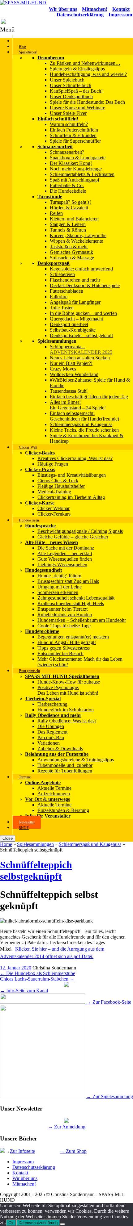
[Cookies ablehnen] (62, 1224)
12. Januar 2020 (15, 967)
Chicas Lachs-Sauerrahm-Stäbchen (37, 978)
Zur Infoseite (22, 1151)
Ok (11, 1222)
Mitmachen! (24, 1183)
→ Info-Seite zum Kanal (24, 990)
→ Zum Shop (73, 1151)
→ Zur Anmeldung (66, 1126)
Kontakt (20, 1172)
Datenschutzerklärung (33, 1167)
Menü (7, 29)
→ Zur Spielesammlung (109, 1096)
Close (7, 838)
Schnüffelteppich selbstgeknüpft (36, 870)
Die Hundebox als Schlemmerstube (37, 973)
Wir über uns (24, 1178)
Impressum (23, 1161)
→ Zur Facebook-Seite (108, 1002)
